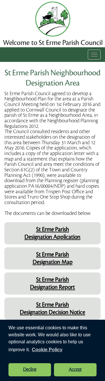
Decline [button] (29, 369)
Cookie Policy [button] (47, 349)
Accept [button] (75, 369)
